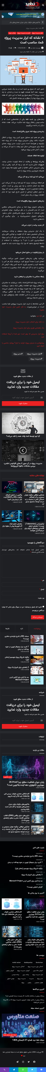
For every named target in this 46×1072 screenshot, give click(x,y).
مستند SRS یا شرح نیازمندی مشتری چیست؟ (17, 637)
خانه (40, 28)
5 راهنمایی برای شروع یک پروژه (18, 667)
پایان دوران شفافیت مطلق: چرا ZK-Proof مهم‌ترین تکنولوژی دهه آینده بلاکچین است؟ (25, 783)
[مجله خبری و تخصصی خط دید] (32, 5)
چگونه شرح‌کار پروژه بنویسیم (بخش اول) (17, 658)
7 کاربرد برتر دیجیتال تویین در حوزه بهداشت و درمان (17, 647)
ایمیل (42, 589)
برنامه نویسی (15, 974)
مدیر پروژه (17, 353)
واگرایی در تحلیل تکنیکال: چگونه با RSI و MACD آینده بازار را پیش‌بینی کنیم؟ (13, 497)
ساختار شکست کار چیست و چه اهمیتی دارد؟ (19, 996)
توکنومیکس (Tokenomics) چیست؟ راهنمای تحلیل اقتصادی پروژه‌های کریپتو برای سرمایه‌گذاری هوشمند (34, 527)
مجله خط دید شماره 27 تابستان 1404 (28, 1040)
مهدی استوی (10, 978)
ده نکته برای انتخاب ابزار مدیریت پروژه (30, 322)
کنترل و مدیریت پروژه (23, 33)
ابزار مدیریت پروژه (34, 353)
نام (42, 580)
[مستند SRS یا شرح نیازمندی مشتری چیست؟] (37, 639)
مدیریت (31, 978)
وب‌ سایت (41, 598)
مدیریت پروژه (35, 358)
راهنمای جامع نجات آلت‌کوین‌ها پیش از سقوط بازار (12, 525)
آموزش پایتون (10, 970)
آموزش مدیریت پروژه (23, 970)
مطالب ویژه (12, 33)
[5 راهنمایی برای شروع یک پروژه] (37, 670)
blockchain (39, 962)
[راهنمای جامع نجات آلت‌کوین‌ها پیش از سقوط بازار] (12, 516)
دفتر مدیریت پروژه (32, 28)
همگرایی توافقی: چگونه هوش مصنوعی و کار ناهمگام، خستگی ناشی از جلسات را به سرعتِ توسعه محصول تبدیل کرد (34, 499)
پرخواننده (37, 628)
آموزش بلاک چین (38, 970)
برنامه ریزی (26, 974)
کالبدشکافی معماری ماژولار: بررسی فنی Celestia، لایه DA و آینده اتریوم (16, 795)
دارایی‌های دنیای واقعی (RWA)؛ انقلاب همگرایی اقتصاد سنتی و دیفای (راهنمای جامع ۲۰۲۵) (16, 818)
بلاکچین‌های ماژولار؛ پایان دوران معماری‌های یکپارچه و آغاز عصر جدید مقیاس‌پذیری (17, 806)
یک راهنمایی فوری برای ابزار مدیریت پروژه (28, 328)
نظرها (7, 628)
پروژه (22, 982)
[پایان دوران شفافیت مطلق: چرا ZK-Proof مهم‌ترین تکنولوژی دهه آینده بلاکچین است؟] (34, 904)
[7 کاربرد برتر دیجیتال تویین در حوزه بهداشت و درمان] (37, 650)
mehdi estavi (16, 962)
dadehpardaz (28, 962)
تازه (21, 628)
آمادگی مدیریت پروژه (18, 966)
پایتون (29, 982)
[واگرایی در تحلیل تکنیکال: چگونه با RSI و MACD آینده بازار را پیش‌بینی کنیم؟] (12, 487)
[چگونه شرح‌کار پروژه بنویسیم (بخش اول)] (37, 660)
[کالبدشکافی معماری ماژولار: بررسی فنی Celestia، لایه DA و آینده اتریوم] (37, 797)
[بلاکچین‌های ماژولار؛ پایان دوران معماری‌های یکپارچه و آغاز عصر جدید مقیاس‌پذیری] (37, 807)
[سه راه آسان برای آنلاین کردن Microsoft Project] (37, 680)
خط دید (39, 316)
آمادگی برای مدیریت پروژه (35, 966)
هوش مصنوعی (39, 982)
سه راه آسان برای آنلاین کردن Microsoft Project (19, 678)
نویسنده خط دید (35, 48)
